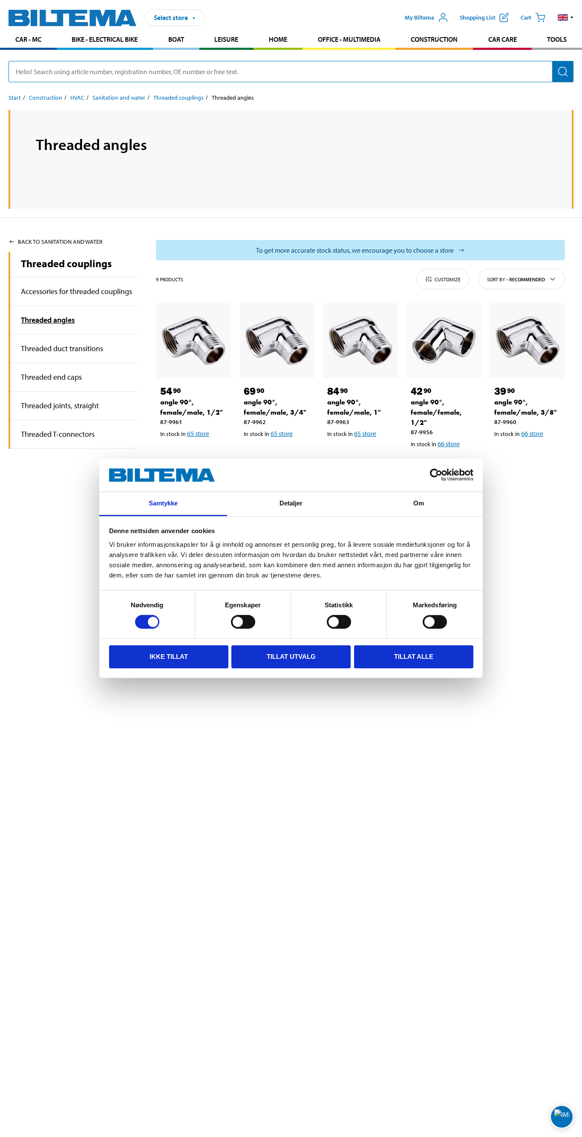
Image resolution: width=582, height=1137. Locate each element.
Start (15, 97)
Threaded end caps (51, 377)
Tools (557, 39)
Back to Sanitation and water (60, 241)
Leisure (226, 39)
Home (278, 39)
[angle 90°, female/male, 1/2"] (193, 340)
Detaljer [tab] (291, 503)
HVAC (77, 97)
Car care (502, 39)
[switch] (243, 622)
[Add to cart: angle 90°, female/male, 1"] (362, 455)
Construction (434, 39)
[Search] (562, 71)
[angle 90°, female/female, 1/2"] (443, 340)
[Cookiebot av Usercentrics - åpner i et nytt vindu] (436, 475)
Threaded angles (48, 320)
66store (449, 443)
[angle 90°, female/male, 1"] (360, 340)
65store (198, 433)
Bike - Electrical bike (105, 39)
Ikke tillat (169, 656)
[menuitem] (28, 40)
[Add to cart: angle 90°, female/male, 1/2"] (195, 455)
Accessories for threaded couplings (76, 291)
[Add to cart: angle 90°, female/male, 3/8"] (529, 455)
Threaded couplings (178, 97)
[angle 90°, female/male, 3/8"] (527, 340)
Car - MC (28, 39)
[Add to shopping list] (170, 455)
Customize (448, 279)
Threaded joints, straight (60, 405)
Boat (176, 39)
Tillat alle (413, 656)
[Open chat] (562, 1117)
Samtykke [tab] (163, 503)
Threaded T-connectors (58, 434)
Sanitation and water (118, 97)
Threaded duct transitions (62, 348)
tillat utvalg (291, 656)
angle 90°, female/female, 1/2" (436, 412)
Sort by (516, 279)
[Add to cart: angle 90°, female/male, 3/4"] (278, 455)
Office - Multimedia (349, 39)
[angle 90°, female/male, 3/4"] (276, 340)
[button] (565, 17)
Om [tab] (418, 503)
